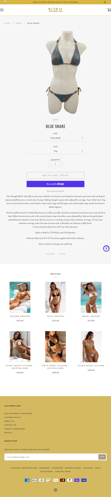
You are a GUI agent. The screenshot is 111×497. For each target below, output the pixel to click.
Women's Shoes (73, 468)
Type (55, 147)
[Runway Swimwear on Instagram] (55, 491)
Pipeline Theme (63, 472)
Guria (56, 120)
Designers (44, 468)
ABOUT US (9, 421)
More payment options (55, 190)
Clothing (88, 468)
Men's (98, 468)
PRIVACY (8, 433)
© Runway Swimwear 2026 (23, 468)
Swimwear (57, 468)
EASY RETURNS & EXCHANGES (18, 413)
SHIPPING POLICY (12, 417)
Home (7, 23)
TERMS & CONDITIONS (14, 429)
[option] (63, 74)
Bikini (19, 23)
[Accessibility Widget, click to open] (106, 248)
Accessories (46, 472)
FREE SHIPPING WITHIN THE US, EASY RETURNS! (55, 2)
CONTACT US (10, 425)
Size (55, 133)
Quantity (55, 160)
